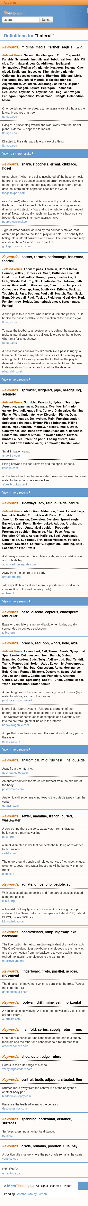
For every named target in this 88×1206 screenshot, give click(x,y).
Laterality (36, 544)
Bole (5, 671)
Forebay (52, 427)
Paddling (68, 544)
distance (64, 1118)
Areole (63, 651)
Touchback (10, 293)
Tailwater (48, 435)
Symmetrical (10, 67)
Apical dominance (67, 667)
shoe (25, 1056)
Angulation (73, 523)
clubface (69, 164)
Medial (6, 100)
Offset (14, 671)
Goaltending (20, 285)
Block (39, 281)
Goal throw (10, 277)
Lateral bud (32, 651)
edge (46, 1056)
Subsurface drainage (16, 423)
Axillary (76, 671)
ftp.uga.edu (9, 116)
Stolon (34, 663)
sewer (26, 816)
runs (78, 1029)
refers (56, 1056)
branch (27, 643)
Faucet (17, 439)
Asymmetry (26, 92)
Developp (21, 544)
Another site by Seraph (32, 1194)
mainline (40, 816)
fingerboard (30, 971)
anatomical (30, 760)
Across (34, 535)
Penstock (44, 402)
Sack (78, 293)
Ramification (21, 684)
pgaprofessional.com (15, 221)
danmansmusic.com (15, 992)
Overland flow (12, 443)
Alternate (69, 676)
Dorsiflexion (10, 540)
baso (25, 611)
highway (62, 931)
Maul (70, 293)
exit (74, 931)
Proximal (69, 531)
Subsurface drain (55, 431)
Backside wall (11, 523)
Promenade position (16, 531)
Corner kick (34, 273)
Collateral (9, 75)
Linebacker (64, 277)
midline (27, 47)
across (71, 971)
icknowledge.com (13, 921)
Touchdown (65, 281)
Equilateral (19, 71)
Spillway (37, 414)
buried (66, 816)
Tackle (41, 297)
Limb (77, 75)
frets (46, 971)
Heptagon (48, 88)
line (67, 760)
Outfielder (59, 273)
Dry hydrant (38, 418)
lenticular (10, 615)
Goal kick (69, 297)
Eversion (52, 519)
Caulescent (45, 667)
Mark (81, 297)
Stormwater (51, 443)
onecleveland (32, 931)
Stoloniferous (40, 684)
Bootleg (33, 293)
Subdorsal (57, 59)
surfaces (9, 1123)
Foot (20, 527)
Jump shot (73, 285)
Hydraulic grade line (27, 410)
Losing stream (57, 439)
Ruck (31, 297)
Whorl (6, 684)
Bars (79, 544)
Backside (38, 531)
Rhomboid (63, 88)
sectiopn (42, 643)
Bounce (7, 273)
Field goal (55, 297)
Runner (25, 671)
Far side (8, 59)
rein (49, 503)
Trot (39, 540)
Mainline (77, 410)
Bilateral (67, 75)
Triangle (59, 96)
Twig (42, 659)
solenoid (9, 394)
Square (34, 88)
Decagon (22, 88)
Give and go (39, 285)
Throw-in (51, 269)
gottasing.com (11, 805)
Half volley (26, 277)
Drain (73, 427)
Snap (46, 273)
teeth (39, 1079)
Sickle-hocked (42, 523)
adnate (26, 884)
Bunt (5, 297)
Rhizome (38, 671)
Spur (5, 655)
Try (31, 281)
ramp (49, 931)
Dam (73, 414)
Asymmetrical (11, 84)
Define (46, 20)
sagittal (67, 47)
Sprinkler (30, 402)
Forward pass (33, 269)
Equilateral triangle (31, 80)
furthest (56, 760)
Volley (19, 273)
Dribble (62, 289)
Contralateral (19, 63)
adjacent (52, 1079)
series (43, 1029)
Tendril (78, 659)
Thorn (53, 651)
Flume (7, 414)
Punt (36, 289)
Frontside (65, 515)
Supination (52, 544)
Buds (33, 659)
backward (75, 256)
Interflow (39, 427)
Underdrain (10, 435)
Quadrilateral (45, 63)
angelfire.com (11, 455)
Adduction (47, 511)
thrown (40, 256)
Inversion (8, 527)
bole (65, 643)
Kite (46, 71)
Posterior (8, 535)
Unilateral (29, 84)
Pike (50, 531)
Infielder (50, 281)
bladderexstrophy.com (16, 1096)
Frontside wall (38, 515)
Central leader (73, 680)
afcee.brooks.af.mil (14, 484)
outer (35, 1056)
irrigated (45, 390)
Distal (53, 515)
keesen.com (10, 468)
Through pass (45, 277)
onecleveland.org (13, 960)
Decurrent (52, 671)
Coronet (8, 544)
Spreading (33, 680)
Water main (25, 406)
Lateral (71, 511)
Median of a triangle (35, 67)
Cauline (19, 680)
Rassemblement (55, 540)
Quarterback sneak (47, 301)
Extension (22, 519)
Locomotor (9, 548)
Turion (57, 680)
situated (67, 1079)
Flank (62, 84)
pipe (57, 390)
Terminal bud (26, 667)
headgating (72, 390)
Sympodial (77, 651)
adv (41, 503)
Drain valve (62, 410)
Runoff (60, 435)
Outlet (25, 414)
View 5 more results (15, 379)
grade (26, 1146)
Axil (44, 651)
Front (60, 55)
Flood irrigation (55, 423)
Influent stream (30, 435)
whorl (55, 643)
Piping (63, 414)
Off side (21, 535)
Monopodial (20, 663)
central (27, 1079)
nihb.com (8, 874)
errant (55, 164)
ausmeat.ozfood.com (15, 772)
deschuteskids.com (14, 1108)
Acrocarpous (74, 663)
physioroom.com (13, 789)
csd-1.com (9, 853)
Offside (15, 281)
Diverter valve (70, 443)
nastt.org (8, 837)
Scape (65, 671)
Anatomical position (39, 527)
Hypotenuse (25, 96)
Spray (25, 676)
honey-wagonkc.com (15, 725)
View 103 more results (16, 153)
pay (74, 1146)
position (54, 1146)
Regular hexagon (68, 92)
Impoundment (21, 427)
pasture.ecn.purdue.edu (17, 700)
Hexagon (56, 67)
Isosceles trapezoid (30, 75)
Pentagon (9, 96)
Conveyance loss (14, 431)
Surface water (32, 443)
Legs (80, 511)
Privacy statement (52, 1202)
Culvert (48, 410)
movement (10, 975)
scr (69, 884)
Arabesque (69, 535)
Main (51, 418)
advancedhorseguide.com (19, 564)
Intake (64, 427)
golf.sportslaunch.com (16, 246)
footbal (8, 260)
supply (55, 1029)
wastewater (11, 820)
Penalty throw (11, 301)
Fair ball (8, 305)
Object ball (18, 297)
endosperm (69, 611)
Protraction (63, 527)
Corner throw (68, 269)
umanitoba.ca (11, 1173)
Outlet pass (10, 289)
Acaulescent (11, 676)
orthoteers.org (11, 577)
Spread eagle (69, 519)
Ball (24, 281)
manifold (28, 1029)
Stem (44, 655)
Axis (44, 663)
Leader (15, 655)
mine (50, 1002)
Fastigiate (54, 676)
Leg (32, 63)
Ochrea (7, 680)
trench (54, 816)
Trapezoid (73, 55)
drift (40, 1002)
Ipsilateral (63, 63)
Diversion (51, 414)
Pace (58, 531)
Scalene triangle (62, 71)
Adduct (59, 523)
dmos (38, 884)
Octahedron (75, 96)
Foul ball (47, 293)
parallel (58, 971)
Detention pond (34, 439)
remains (39, 1146)
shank (26, 164)
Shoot (46, 680)
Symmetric (22, 59)
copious (51, 611)
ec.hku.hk (8, 593)
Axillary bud (55, 659)
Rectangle (9, 80)
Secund (29, 55)
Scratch (59, 293)
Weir (16, 414)
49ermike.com (11, 1019)
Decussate (9, 92)
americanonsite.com (15, 1046)
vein (59, 1002)
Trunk (6, 663)
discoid (37, 611)
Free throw (57, 285)
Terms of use (75, 1202)
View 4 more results (15, 492)
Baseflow (75, 431)
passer (26, 256)
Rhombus (53, 75)
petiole (59, 884)
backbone (10, 935)
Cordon (22, 659)
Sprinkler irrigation (15, 418)
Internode (9, 667)
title (66, 1146)
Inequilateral (40, 59)
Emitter (38, 423)
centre (74, 503)
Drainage (41, 406)
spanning (28, 1118)
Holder (27, 301)
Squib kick (48, 289)
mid (44, 760)
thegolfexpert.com (14, 193)
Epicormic (57, 663)
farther (54, 47)
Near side (72, 59)
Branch (55, 655)
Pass (22, 293)
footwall (28, 1002)
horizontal (72, 1002)
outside (60, 503)
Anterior (7, 519)
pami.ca (7, 1135)
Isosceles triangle (58, 80)
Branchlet (9, 659)
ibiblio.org (8, 632)
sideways (28, 503)
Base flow (35, 431)
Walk (31, 548)
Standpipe (72, 402)
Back (57, 535)
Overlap (25, 289)
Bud (69, 659)
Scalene (70, 67)
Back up (74, 289)
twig (79, 47)
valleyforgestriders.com (17, 1069)
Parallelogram (45, 55)
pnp (48, 884)
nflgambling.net (12, 371)
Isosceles (35, 71)
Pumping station (67, 418)
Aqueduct (9, 406)
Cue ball (73, 273)
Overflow (55, 406)
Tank (72, 439)
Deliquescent (30, 655)
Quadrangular (47, 84)
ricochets (40, 164)
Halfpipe (46, 535)
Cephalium (38, 676)
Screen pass (70, 301)
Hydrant (58, 402)
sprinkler (28, 390)
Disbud (67, 655)
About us (10, 2)
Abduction (31, 511)
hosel (6, 168)
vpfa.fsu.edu (10, 1158)
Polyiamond (44, 96)
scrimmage (57, 256)
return (67, 1029)
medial (41, 47)
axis (74, 643)
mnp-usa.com (11, 741)
